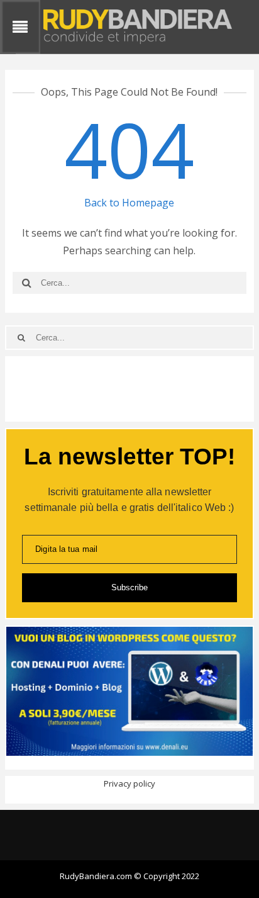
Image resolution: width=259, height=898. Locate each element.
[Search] (27, 283)
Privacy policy (129, 783)
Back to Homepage (129, 203)
